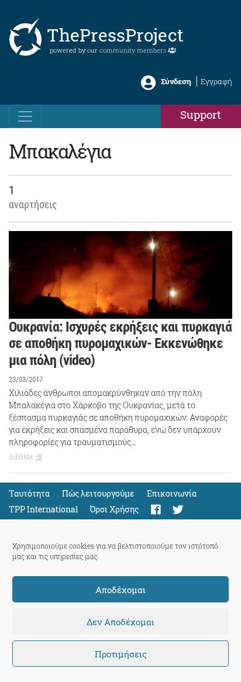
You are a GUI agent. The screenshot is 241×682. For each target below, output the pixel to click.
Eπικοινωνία (172, 493)
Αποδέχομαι (120, 589)
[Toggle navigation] (25, 116)
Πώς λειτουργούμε (98, 493)
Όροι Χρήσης (114, 509)
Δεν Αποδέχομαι (120, 622)
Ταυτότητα (29, 493)
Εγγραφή (216, 81)
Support (200, 114)
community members (133, 50)
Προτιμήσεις (121, 654)
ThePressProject (115, 34)
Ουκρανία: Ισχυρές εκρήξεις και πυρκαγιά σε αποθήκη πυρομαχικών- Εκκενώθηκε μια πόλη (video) (120, 344)
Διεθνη (21, 457)
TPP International (43, 509)
